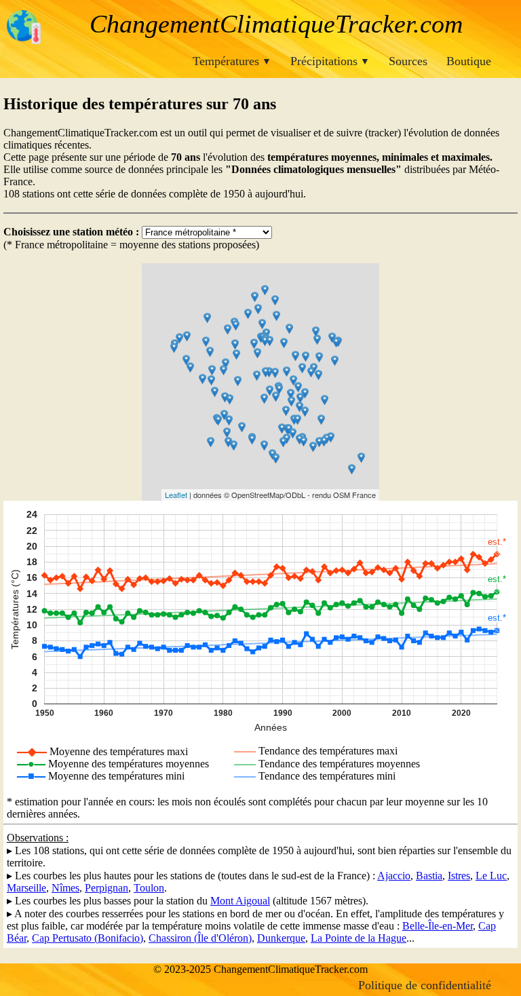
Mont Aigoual (240, 900)
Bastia (429, 875)
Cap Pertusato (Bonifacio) (87, 938)
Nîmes (65, 888)
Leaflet (176, 494)
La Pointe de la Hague (358, 938)
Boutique (468, 61)
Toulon (149, 888)
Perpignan (106, 888)
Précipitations (330, 61)
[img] (260, 382)
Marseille (26, 888)
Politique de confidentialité (424, 985)
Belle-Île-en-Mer (437, 926)
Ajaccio (393, 875)
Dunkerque (281, 938)
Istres (459, 875)
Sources (408, 61)
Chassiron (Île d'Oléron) (200, 938)
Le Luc (491, 875)
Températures (232, 61)
